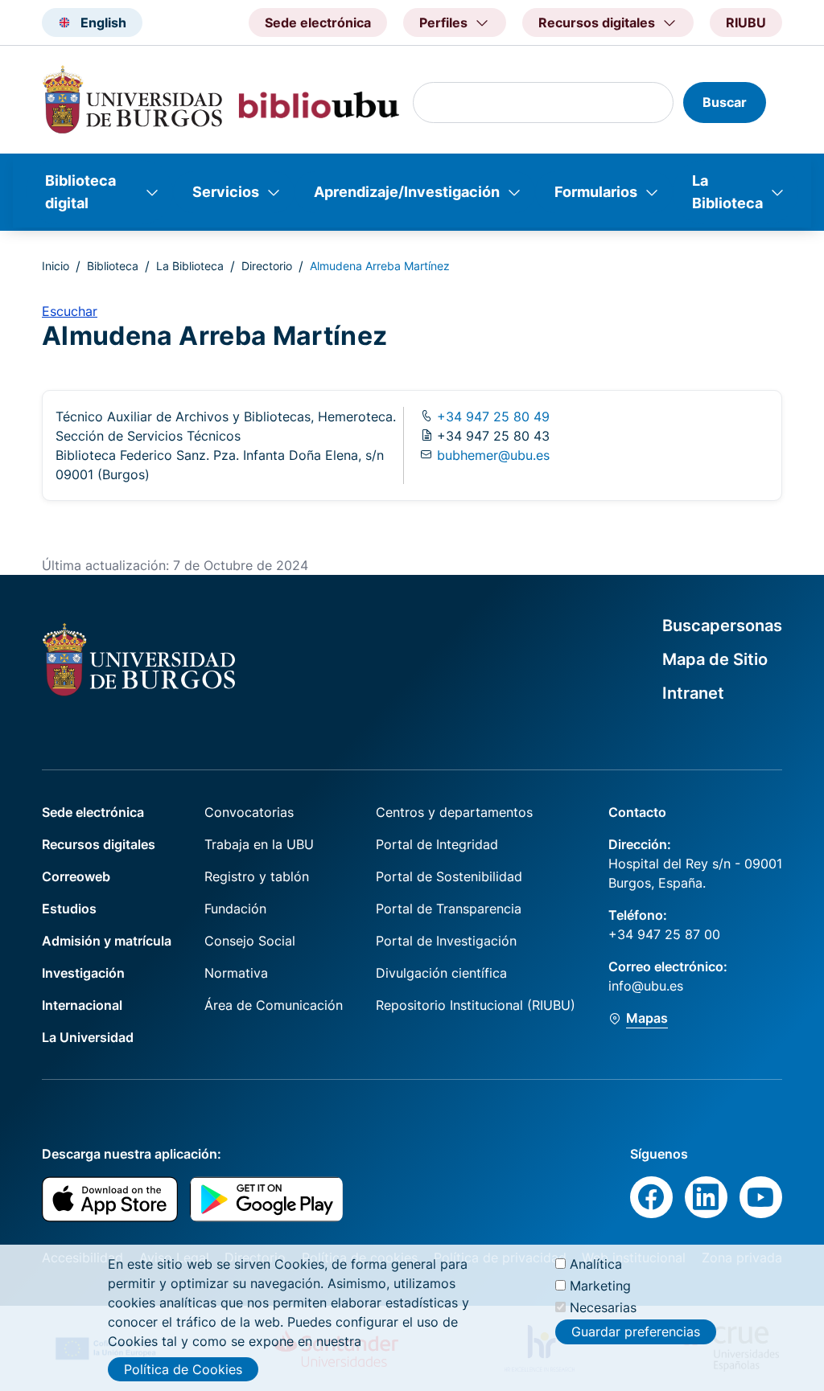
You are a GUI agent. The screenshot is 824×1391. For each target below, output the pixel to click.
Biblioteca (112, 266)
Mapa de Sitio (715, 659)
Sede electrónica (318, 22)
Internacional (82, 1005)
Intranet (693, 693)
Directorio (266, 266)
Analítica (596, 1264)
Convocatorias (249, 812)
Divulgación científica (441, 973)
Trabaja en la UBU (259, 844)
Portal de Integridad (437, 844)
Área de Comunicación (273, 1005)
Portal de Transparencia (448, 909)
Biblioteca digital (80, 191)
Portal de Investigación (446, 941)
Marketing (600, 1286)
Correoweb (76, 876)
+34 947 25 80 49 (491, 416)
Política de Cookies (183, 1369)
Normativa (236, 973)
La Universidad (88, 1037)
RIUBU (746, 22)
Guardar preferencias (635, 1331)
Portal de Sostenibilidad (449, 876)
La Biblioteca (727, 191)
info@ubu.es (645, 986)
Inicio (55, 266)
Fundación (235, 909)
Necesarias (603, 1307)
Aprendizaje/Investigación (407, 191)
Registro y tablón (256, 876)
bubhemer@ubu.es (493, 455)
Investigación (83, 973)
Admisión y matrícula (106, 941)
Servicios (225, 191)
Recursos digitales (98, 844)
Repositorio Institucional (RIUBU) (475, 1005)
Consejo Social (249, 941)
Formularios (595, 191)
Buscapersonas (722, 625)
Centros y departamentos (454, 812)
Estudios (69, 909)
